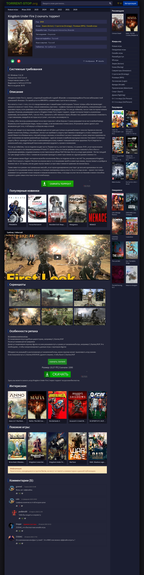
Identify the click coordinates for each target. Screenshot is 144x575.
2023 (52, 9)
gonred (19, 486)
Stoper (18, 524)
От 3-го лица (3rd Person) (122, 102)
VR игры (115, 60)
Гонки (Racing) (117, 67)
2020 (75, 9)
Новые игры (13, 9)
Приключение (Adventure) (122, 88)
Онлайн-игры (117, 53)
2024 (44, 9)
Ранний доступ (118, 56)
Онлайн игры (92, 26)
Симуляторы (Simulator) (121, 70)
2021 (67, 9)
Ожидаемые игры (119, 49)
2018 (42, 22)
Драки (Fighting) (118, 95)
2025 (36, 9)
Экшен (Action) (48, 26)
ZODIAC (19, 536)
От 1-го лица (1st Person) (122, 98)
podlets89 (23, 511)
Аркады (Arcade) (118, 84)
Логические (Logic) (119, 81)
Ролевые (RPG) (79, 26)
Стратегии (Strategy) (63, 26)
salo (17, 499)
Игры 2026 (26, 9)
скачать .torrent (57, 361)
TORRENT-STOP (22, 3)
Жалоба (101, 61)
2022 (60, 9)
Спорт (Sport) (117, 91)
